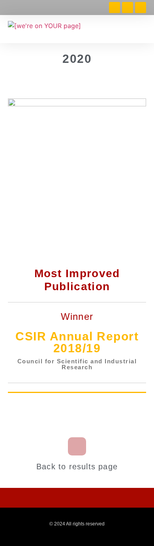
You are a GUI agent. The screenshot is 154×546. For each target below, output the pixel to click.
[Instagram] (140, 7)
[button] (141, 29)
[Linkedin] (127, 7)
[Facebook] (114, 7)
